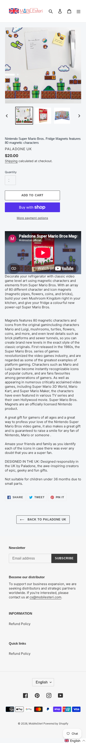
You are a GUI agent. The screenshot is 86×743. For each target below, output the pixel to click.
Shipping (11, 161)
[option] (24, 116)
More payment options (32, 218)
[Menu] (78, 11)
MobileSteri (36, 723)
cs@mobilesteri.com (45, 597)
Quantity (11, 172)
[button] (75, 740)
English (42, 682)
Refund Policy (19, 624)
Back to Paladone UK (46, 519)
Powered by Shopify (55, 723)
